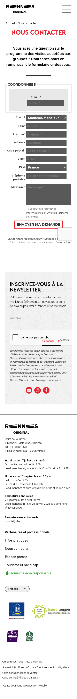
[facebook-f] (46, 390)
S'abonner (48, 341)
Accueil (10, 23)
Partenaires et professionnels (27, 532)
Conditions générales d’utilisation (21, 677)
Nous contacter (17, 549)
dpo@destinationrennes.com (24, 372)
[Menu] (66, 9)
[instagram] (37, 390)
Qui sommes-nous (12, 661)
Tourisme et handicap (21, 565)
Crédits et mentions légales (52, 667)
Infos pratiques (16, 540)
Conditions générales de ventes (19, 672)
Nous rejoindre (34, 661)
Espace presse (16, 557)
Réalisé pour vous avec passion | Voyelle (24, 685)
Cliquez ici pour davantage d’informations (40, 380)
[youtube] (29, 390)
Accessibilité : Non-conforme (18, 667)
